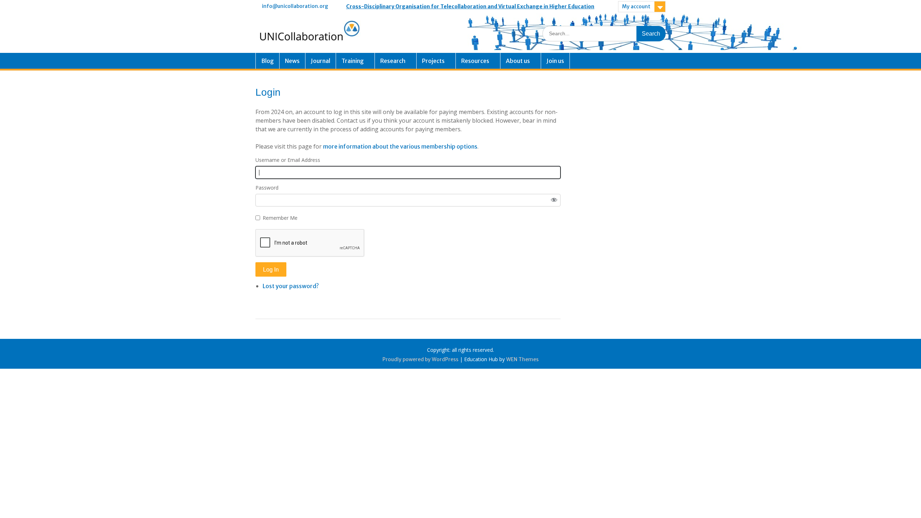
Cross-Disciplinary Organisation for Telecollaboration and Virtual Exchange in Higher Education (470, 6)
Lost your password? (291, 286)
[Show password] (554, 200)
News (292, 60)
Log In (271, 270)
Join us (555, 60)
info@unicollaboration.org (295, 6)
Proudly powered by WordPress (420, 359)
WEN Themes (522, 359)
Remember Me (280, 217)
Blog (267, 60)
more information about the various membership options (400, 146)
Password (266, 187)
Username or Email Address (287, 159)
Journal (320, 60)
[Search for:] (604, 33)
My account (636, 6)
